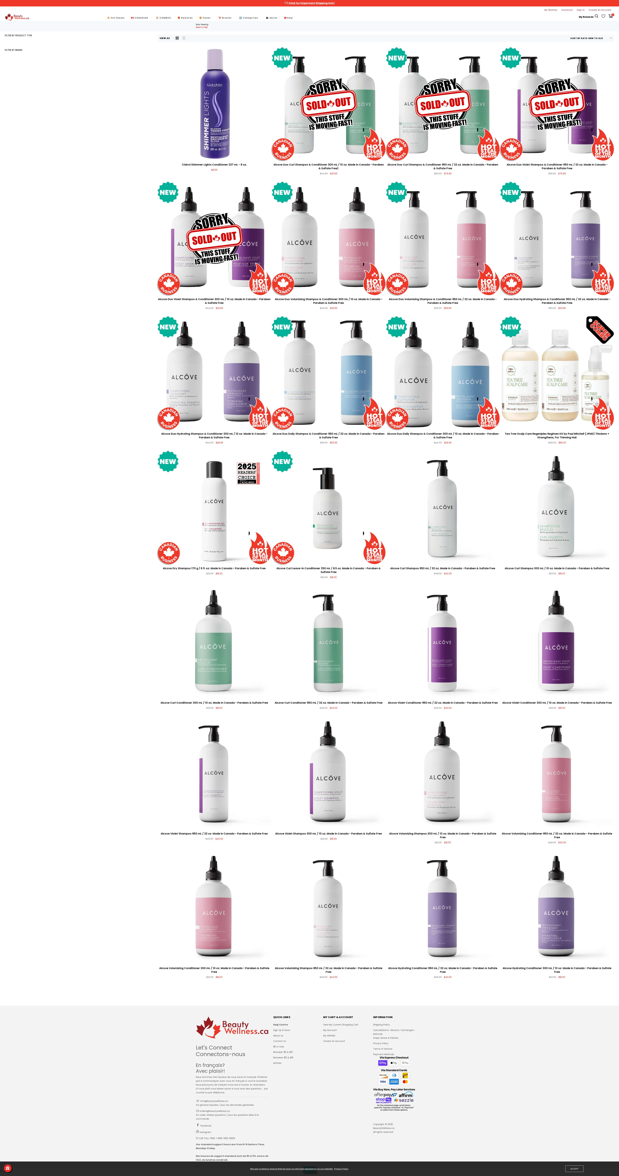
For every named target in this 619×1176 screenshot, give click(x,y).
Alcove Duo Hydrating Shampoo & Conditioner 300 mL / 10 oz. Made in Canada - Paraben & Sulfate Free (214, 435)
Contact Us (279, 1041)
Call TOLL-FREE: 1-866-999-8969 (217, 1138)
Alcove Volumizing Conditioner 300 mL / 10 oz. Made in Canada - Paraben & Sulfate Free (214, 970)
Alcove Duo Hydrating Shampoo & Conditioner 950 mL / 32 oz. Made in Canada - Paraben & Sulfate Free (557, 301)
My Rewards (586, 17)
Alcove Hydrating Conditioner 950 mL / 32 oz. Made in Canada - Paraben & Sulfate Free (442, 970)
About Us (278, 1035)
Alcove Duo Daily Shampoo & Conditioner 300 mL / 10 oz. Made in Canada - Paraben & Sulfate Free (443, 435)
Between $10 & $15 (283, 1057)
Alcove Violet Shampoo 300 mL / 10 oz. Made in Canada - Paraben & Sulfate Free (328, 833)
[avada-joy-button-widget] (8, 1168)
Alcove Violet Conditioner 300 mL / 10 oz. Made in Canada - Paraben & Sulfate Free (557, 703)
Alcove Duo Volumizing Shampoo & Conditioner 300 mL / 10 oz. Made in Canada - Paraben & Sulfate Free (328, 301)
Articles (277, 1063)
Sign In (581, 9)
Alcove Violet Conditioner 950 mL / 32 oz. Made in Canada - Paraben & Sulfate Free (443, 703)
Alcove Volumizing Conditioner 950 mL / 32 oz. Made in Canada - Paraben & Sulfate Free (557, 835)
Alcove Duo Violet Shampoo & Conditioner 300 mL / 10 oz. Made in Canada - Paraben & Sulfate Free (214, 301)
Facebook (205, 1125)
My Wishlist (550, 9)
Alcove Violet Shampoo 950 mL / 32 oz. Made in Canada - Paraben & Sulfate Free (214, 833)
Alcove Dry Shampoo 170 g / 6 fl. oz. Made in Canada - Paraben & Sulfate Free (214, 568)
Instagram (205, 1132)
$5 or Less (278, 1046)
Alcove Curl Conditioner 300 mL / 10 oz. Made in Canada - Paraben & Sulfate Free (214, 703)
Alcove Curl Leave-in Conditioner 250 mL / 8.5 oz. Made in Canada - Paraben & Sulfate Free (328, 570)
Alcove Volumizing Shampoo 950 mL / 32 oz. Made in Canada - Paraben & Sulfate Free (328, 970)
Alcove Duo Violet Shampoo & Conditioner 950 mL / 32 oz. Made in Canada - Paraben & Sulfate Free (557, 166)
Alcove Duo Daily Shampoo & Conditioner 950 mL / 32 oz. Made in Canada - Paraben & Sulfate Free (328, 435)
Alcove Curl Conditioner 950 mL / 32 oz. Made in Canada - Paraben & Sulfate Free (329, 703)
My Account (330, 1030)
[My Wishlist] (603, 17)
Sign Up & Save (281, 1030)
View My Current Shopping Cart (340, 1024)
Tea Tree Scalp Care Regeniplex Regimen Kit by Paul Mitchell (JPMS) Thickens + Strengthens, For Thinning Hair (557, 435)
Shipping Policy (381, 1024)
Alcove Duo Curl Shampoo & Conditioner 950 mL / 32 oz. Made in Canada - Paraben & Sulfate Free (442, 166)
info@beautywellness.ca (214, 1101)
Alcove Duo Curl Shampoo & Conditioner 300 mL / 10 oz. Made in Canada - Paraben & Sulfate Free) (328, 166)
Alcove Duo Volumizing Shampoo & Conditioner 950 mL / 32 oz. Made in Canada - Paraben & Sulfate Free (443, 301)
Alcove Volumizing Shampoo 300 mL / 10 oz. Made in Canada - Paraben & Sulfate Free (442, 835)
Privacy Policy (380, 1043)
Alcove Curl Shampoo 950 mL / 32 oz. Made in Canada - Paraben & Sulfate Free (442, 568)
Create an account (600, 9)
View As (165, 38)
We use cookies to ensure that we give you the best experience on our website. (291, 1168)
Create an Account (334, 1041)
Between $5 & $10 (283, 1052)
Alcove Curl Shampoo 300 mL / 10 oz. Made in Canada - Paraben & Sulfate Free (557, 568)
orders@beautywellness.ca (214, 1111)
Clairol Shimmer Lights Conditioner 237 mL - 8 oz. (214, 164)
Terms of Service (382, 1048)
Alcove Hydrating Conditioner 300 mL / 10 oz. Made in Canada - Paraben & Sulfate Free (557, 970)
